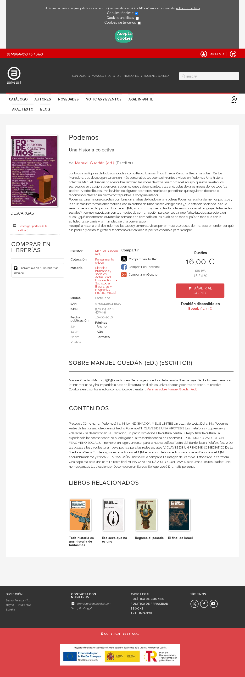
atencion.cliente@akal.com (94, 603)
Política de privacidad (149, 603)
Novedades (68, 99)
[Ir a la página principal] (14, 75)
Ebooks (137, 608)
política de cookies (188, 8)
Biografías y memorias (103, 288)
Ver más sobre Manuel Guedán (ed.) (172, 389)
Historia (100, 280)
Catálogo (18, 99)
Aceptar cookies (125, 36)
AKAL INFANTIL (142, 613)
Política (112, 280)
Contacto (79, 76)
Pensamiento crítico (104, 261)
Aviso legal (140, 594)
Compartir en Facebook (144, 267)
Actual (111, 292)
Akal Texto (22, 109)
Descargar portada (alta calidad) (33, 228)
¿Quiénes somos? (156, 76)
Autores (42, 99)
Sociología (102, 283)
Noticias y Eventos (104, 99)
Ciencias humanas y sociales (103, 271)
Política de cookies (147, 599)
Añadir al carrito (202, 290)
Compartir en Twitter (142, 259)
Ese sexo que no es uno (114, 540)
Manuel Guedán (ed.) (94, 163)
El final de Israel (180, 538)
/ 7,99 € (200, 309)
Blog (45, 109)
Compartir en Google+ (143, 274)
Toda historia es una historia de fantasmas (81, 541)
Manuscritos (101, 76)
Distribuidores (128, 76)
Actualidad (103, 277)
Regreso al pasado (149, 538)
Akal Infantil (140, 99)
